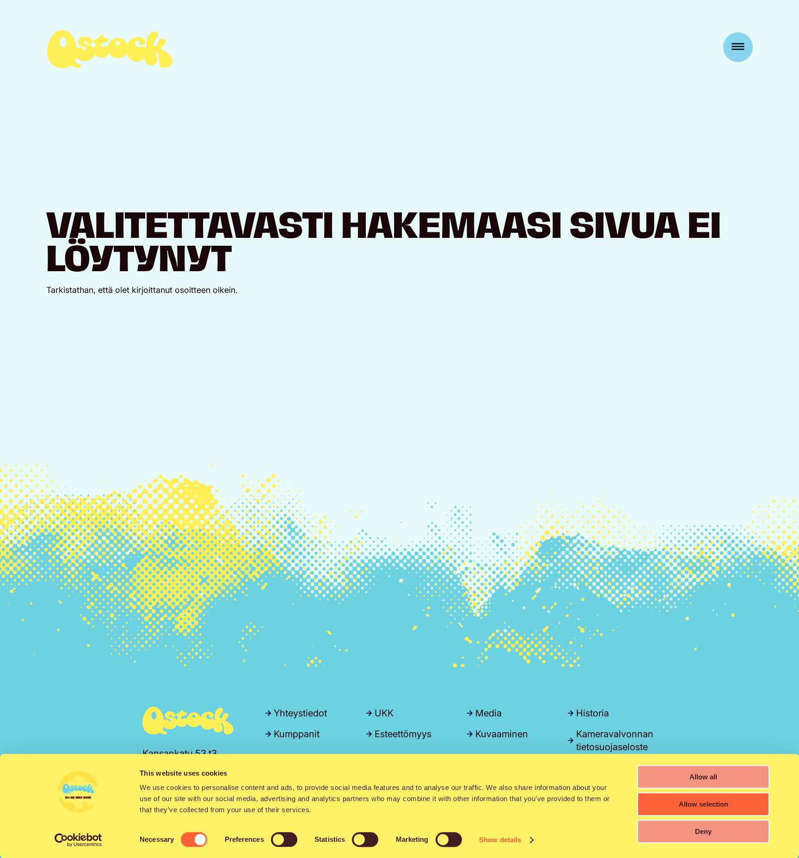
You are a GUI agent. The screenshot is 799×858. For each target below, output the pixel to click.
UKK (384, 713)
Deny (703, 831)
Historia (592, 713)
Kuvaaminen (501, 734)
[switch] (284, 839)
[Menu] (738, 47)
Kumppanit (297, 734)
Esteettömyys (403, 734)
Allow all (703, 777)
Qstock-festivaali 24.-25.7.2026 (109, 49)
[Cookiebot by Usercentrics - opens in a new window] (78, 840)
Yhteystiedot (300, 713)
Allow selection (703, 804)
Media (488, 713)
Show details (500, 840)
